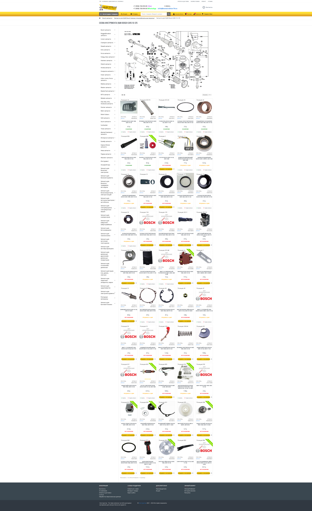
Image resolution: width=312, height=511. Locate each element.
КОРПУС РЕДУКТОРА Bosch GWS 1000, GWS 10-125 (128, 424)
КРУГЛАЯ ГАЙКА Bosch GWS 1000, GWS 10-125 (166, 462)
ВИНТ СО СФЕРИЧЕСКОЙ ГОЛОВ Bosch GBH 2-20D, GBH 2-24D (166, 273)
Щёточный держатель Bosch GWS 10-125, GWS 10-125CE (204, 235)
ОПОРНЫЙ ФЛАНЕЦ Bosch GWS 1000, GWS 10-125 (147, 424)
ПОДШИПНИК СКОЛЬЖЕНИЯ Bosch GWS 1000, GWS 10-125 (204, 122)
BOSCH (122, 118)
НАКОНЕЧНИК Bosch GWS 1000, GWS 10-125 (129, 158)
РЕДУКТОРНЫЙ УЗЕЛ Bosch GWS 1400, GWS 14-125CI (204, 424)
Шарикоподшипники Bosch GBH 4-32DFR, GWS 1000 (204, 158)
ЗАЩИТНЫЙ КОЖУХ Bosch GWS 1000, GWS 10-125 (128, 386)
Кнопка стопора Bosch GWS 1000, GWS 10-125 (147, 158)
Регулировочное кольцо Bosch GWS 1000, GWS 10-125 (148, 310)
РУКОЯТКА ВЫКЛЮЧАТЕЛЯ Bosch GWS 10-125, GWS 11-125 (147, 272)
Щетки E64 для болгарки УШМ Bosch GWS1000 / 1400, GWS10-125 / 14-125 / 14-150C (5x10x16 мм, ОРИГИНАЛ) (185, 387)
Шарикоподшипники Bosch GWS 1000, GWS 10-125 (129, 196)
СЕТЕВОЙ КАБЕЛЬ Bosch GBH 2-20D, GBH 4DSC (167, 386)
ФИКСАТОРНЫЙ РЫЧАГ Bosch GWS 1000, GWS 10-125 (166, 348)
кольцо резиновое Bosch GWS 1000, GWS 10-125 (166, 196)
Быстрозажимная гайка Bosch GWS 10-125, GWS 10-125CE (204, 463)
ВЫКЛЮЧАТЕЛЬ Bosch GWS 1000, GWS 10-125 (185, 272)
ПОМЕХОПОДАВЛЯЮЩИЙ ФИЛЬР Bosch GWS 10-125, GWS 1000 (185, 159)
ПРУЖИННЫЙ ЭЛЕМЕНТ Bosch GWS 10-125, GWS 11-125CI (166, 424)
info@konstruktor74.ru (167, 8)
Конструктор (142, 503)
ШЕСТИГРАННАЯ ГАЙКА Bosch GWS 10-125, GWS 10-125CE (185, 310)
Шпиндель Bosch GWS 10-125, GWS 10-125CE (128, 310)
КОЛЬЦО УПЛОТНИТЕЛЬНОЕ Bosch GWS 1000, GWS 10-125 (185, 122)
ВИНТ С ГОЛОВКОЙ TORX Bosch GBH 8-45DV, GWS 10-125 (204, 310)
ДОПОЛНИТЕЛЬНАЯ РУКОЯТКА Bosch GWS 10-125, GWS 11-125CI (147, 463)
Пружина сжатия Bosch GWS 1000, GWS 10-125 (147, 122)
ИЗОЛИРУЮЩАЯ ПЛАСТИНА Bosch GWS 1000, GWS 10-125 (166, 234)
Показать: (205, 95)
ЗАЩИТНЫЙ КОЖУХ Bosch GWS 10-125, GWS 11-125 (204, 348)
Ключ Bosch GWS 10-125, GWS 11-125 (185, 462)
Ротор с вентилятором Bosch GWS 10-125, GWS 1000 (148, 386)
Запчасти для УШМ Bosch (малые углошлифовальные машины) (134, 18)
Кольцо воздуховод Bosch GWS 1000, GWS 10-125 (204, 196)
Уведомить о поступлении (165, 169)
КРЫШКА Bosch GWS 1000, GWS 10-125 (129, 122)
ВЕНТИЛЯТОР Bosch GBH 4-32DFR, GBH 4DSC (185, 424)
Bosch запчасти (107, 18)
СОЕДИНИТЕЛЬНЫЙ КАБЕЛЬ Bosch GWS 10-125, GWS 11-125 (147, 348)
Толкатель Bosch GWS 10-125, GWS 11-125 (166, 122)
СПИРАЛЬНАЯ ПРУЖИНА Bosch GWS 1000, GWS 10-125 (128, 272)
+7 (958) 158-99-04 (144, 8)
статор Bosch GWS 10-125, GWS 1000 (166, 158)
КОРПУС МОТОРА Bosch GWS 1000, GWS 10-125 (185, 234)
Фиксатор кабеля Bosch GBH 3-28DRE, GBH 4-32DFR (204, 272)
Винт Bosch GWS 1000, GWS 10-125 (204, 386)
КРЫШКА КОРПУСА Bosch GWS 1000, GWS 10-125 (147, 196)
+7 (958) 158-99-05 (142, 6)
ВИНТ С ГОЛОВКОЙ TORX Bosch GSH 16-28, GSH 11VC (128, 348)
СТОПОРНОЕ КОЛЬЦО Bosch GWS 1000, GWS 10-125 (167, 310)
